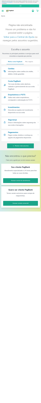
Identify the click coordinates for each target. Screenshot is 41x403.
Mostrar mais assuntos (22, 146)
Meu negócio (29, 61)
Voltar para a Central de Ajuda (19, 37)
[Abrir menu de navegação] (2, 11)
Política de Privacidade (7, 2)
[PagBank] (10, 11)
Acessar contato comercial (21, 203)
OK (20, 6)
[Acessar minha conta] (33, 11)
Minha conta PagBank (15, 61)
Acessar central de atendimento (20, 180)
